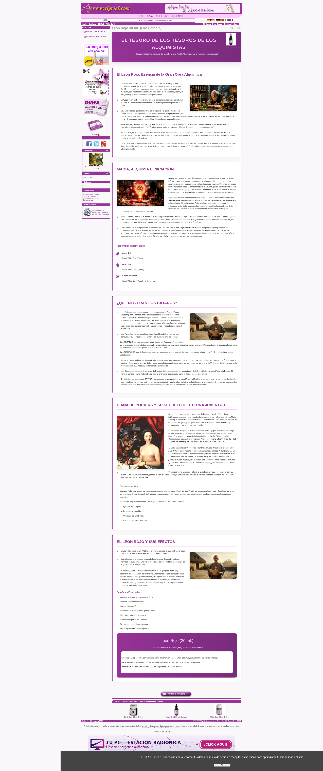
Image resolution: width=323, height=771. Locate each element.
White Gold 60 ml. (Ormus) (176, 717)
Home (140, 16)
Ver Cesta (218, 24)
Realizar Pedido (230, 24)
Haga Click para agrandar (231, 47)
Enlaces (86, 186)
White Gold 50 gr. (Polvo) (219, 717)
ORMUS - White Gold (106, 24)
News (166, 16)
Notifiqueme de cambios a (100, 212)
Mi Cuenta (207, 24)
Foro (158, 16)
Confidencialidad (89, 196)
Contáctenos (177, 16)
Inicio (84, 24)
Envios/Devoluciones (91, 194)
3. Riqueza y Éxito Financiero (96, 167)
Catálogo (92, 24)
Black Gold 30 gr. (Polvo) (133, 717)
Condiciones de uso (90, 198)
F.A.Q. (150, 16)
